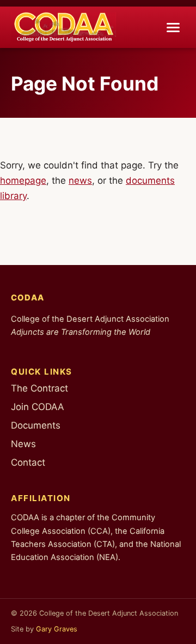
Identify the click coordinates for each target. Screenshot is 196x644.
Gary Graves (56, 629)
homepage (23, 180)
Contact (28, 462)
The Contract (39, 388)
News (23, 443)
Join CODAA (37, 406)
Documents (35, 425)
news (80, 180)
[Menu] (173, 27)
